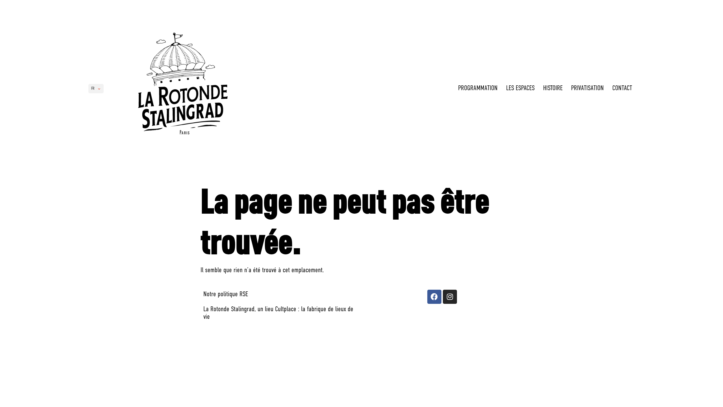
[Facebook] (434, 297)
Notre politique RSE (225, 294)
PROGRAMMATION (478, 88)
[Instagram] (450, 297)
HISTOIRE (553, 88)
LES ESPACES (520, 88)
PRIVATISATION (587, 88)
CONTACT (622, 88)
